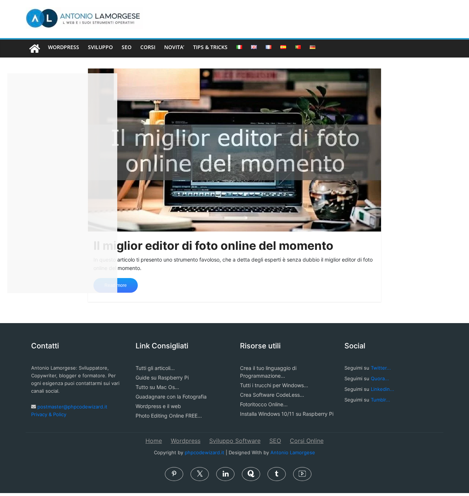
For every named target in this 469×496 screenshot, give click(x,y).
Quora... (380, 378)
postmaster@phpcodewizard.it (72, 407)
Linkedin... (382, 389)
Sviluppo (100, 47)
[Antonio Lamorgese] (35, 48)
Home (153, 440)
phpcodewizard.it (204, 452)
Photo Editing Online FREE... (169, 415)
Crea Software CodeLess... (272, 395)
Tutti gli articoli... (155, 368)
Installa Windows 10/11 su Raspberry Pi (286, 414)
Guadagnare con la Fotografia (171, 396)
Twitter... (381, 368)
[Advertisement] (62, 183)
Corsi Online (307, 440)
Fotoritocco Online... (264, 404)
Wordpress (185, 440)
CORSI (147, 47)
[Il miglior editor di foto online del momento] (234, 149)
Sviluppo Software (235, 440)
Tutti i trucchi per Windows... (274, 385)
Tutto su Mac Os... (157, 387)
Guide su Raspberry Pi (162, 377)
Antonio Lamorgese (292, 452)
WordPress (63, 47)
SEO (127, 47)
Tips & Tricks (210, 47)
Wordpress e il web (158, 406)
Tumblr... (380, 400)
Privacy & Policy (48, 414)
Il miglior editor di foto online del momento (213, 245)
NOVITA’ (174, 47)
